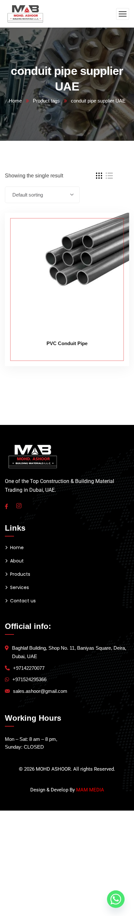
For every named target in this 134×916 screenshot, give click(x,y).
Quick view (112, 257)
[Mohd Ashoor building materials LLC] (25, 13)
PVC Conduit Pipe (67, 343)
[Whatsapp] (116, 899)
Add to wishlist (112, 242)
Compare (112, 227)
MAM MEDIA (90, 790)
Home (15, 100)
